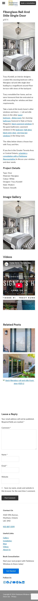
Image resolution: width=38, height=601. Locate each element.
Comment (6, 428)
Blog (5, 544)
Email (4, 466)
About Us (7, 550)
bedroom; (20, 130)
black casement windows (22, 124)
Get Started (11, 571)
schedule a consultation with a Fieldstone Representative (15, 156)
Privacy (13, 596)
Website (5, 477)
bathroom (7, 121)
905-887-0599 (9, 527)
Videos (6, 547)
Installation (7, 541)
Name (5, 455)
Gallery (6, 538)
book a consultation (28, 3)
